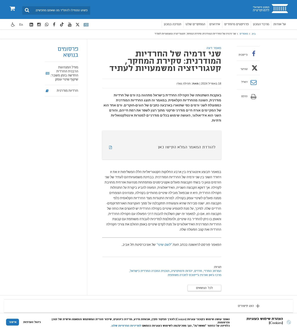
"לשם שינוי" (164, 244)
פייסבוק (243, 54)
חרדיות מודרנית (67, 90)
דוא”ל (244, 82)
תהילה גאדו (184, 83)
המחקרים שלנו (195, 24)
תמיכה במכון (172, 24)
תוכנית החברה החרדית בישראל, (149, 271)
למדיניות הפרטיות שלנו (126, 326)
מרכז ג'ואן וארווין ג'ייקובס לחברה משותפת (194, 275)
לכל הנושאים (204, 288)
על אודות (279, 24)
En (21, 24)
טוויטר (244, 69)
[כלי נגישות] (13, 24)
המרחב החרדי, (212, 271)
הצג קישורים (246, 306)
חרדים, (197, 271)
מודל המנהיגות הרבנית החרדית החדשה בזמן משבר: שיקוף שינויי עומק (64, 73)
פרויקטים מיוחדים (236, 24)
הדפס (244, 96)
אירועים (214, 24)
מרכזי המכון (261, 24)
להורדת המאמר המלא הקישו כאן (187, 147)
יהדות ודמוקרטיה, (181, 271)
